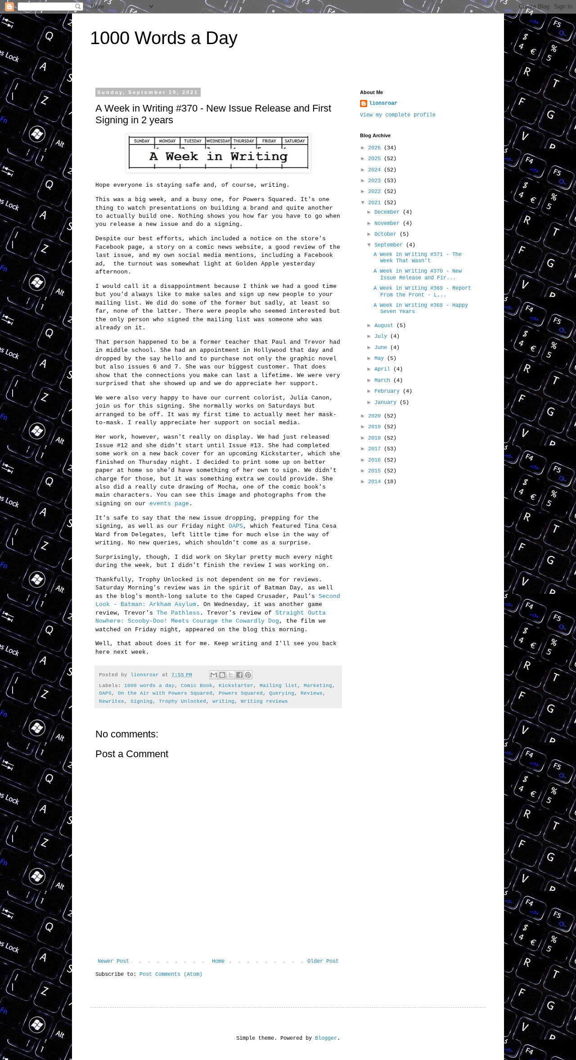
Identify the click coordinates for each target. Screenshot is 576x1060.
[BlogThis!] (222, 674)
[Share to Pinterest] (247, 674)
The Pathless (178, 613)
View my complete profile (398, 115)
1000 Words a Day (164, 38)
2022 (376, 192)
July (382, 336)
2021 (376, 203)
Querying (281, 693)
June (382, 348)
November (388, 223)
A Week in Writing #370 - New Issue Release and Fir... (418, 274)
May (380, 358)
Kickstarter (236, 685)
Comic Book (196, 685)
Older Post (323, 961)
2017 (376, 449)
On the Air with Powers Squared (165, 693)
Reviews (312, 693)
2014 (376, 482)
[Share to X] (230, 674)
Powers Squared (241, 693)
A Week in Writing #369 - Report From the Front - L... (422, 291)
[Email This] (213, 674)
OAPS (236, 526)
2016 (376, 460)
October (387, 234)
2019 (376, 427)
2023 (376, 181)
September (390, 245)
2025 (376, 159)
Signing (141, 701)
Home (218, 961)
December (388, 212)
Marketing (318, 685)
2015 (376, 471)
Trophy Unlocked (182, 701)
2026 (376, 148)
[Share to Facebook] (239, 674)
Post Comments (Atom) (171, 974)
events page (169, 503)
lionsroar (383, 103)
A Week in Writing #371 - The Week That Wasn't (418, 258)
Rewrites (111, 701)
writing (223, 701)
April (383, 369)
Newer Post (113, 961)
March (383, 380)
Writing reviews (264, 701)
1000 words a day (149, 685)
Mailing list (278, 685)
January (387, 403)
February (388, 391)
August (385, 326)
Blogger (326, 1038)
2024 (376, 170)
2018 (376, 438)
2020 (376, 416)
